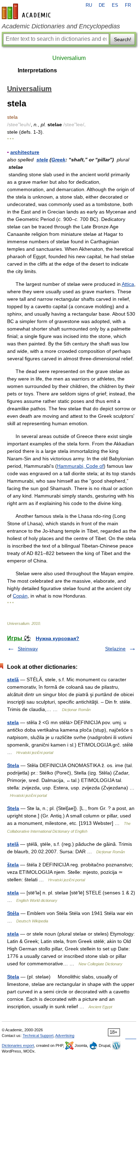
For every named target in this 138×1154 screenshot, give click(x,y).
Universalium (69, 58)
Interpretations (37, 70)
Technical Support (38, 1035)
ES (115, 5)
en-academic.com (27, 11)
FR (128, 5)
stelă (13, 679)
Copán (20, 596)
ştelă (13, 844)
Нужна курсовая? (57, 638)
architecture (24, 152)
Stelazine (115, 648)
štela (13, 864)
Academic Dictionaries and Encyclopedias (61, 26)
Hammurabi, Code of (80, 466)
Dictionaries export (18, 1045)
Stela (13, 765)
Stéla (13, 913)
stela (13, 722)
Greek (58, 159)
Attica (128, 284)
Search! (122, 39)
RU (89, 5)
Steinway (28, 648)
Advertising (64, 1035)
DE (102, 5)
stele (42, 159)
